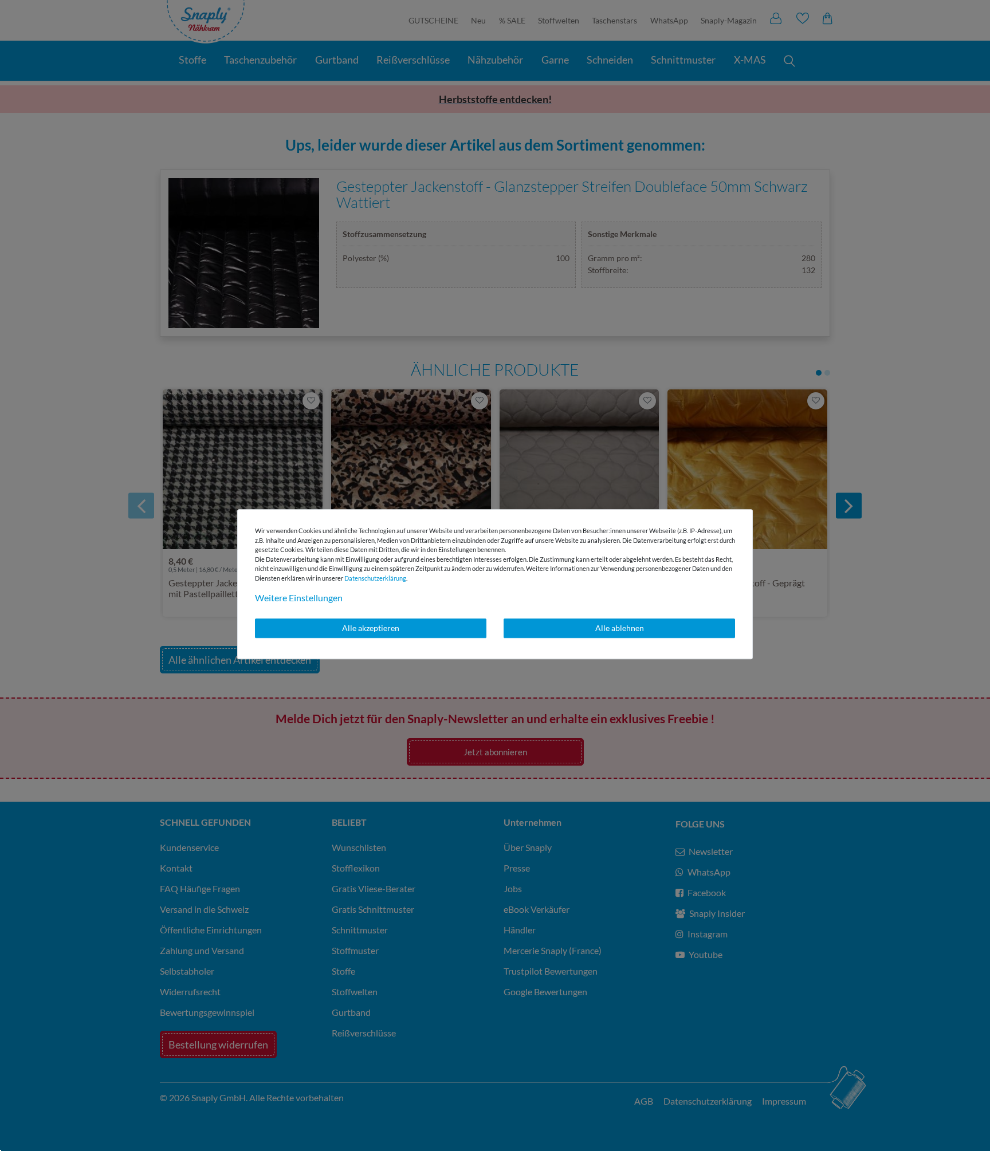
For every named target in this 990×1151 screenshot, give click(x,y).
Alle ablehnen (619, 628)
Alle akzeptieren (370, 628)
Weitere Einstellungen (299, 597)
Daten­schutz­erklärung (375, 578)
